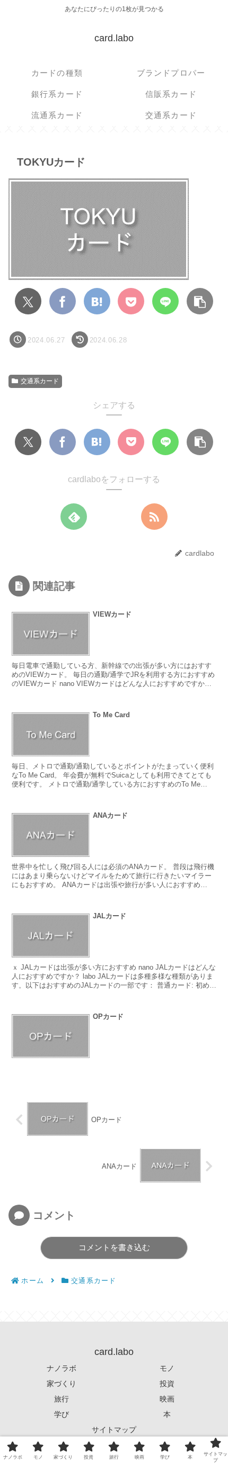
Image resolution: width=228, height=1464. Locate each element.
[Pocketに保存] (131, 301)
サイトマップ (114, 1429)
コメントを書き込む (114, 1247)
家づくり (61, 1383)
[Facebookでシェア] (62, 301)
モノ (167, 1368)
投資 (167, 1383)
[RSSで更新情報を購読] (154, 516)
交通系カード (40, 381)
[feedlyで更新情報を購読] (73, 516)
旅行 (61, 1399)
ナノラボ (61, 1368)
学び (61, 1414)
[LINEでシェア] (165, 301)
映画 (167, 1399)
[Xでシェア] (28, 301)
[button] (200, 301)
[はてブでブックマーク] (97, 301)
